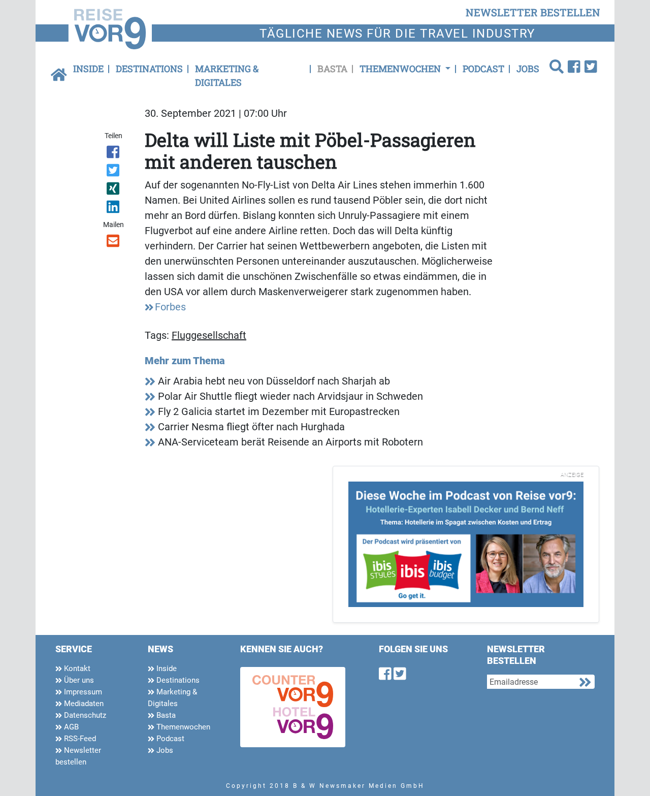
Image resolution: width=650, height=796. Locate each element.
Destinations (149, 68)
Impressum (82, 691)
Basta (332, 68)
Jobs (527, 68)
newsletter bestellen (533, 12)
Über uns (78, 680)
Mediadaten (83, 703)
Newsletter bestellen (78, 756)
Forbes (170, 307)
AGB (70, 726)
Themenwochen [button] (401, 68)
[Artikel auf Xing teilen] (114, 190)
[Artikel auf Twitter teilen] (114, 172)
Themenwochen (182, 726)
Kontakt (76, 668)
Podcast (483, 68)
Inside (88, 68)
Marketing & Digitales (226, 75)
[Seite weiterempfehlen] (114, 243)
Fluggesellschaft (209, 335)
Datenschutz (84, 715)
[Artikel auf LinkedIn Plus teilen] (114, 209)
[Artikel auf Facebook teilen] (114, 154)
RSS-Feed (79, 738)
